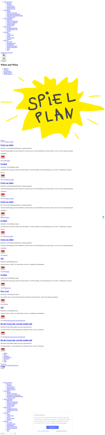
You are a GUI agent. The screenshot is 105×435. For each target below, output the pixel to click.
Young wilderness (8, 18)
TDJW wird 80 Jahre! (12, 13)
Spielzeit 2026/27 (11, 7)
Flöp (8, 50)
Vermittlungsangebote (12, 28)
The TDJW (9, 41)
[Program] (52, 139)
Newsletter (6, 358)
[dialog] (52, 423)
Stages (8, 48)
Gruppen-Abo (10, 35)
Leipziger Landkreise (12, 22)
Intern (5, 361)
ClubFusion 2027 (11, 17)
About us (6, 40)
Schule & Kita (7, 26)
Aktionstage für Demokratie (13, 14)
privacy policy (63, 423)
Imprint (5, 353)
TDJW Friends (10, 25)
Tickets (8, 33)
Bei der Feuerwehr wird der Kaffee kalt (15, 320)
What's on (9, 3)
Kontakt (9, 30)
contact (8, 36)
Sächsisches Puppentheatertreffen (15, 15)
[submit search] (15, 433)
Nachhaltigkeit (10, 44)
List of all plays (10, 6)
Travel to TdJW (10, 37)
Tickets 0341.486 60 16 (12, 365)
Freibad (8, 160)
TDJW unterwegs (11, 8)
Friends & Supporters (12, 47)
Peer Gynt (8, 288)
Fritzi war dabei (9, 141)
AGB (5, 354)
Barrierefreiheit (7, 357)
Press (5, 360)
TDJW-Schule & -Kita (12, 29)
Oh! (6, 255)
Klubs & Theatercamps (12, 21)
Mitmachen (9, 19)
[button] (103, 217)
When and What (8, 2)
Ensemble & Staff (11, 43)
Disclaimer (6, 356)
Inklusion (9, 39)
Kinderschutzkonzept (12, 46)
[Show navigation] (1, 61)
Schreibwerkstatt (11, 24)
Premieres (9, 4)
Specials (9, 11)
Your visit (6, 32)
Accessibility (7, 10)
